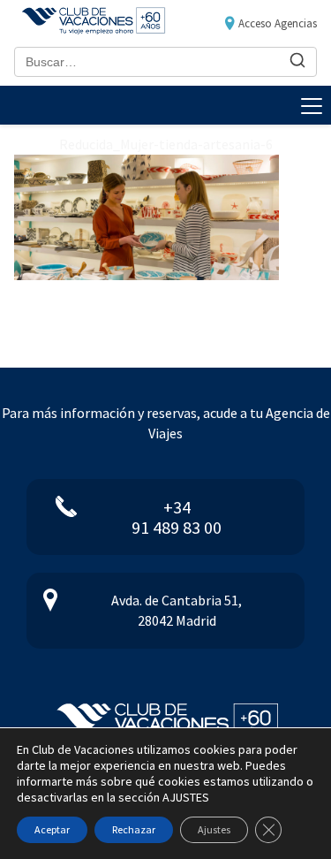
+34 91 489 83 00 (177, 517)
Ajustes (214, 829)
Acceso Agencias (277, 23)
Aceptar (52, 829)
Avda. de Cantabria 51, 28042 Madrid (176, 610)
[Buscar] (297, 61)
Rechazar (133, 829)
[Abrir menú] (311, 105)
